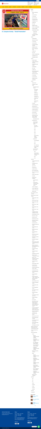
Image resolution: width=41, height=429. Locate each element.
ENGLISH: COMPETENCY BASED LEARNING (36, 336)
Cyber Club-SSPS (34, 112)
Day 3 (35, 151)
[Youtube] (38, 0)
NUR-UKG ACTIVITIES (35, 73)
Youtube (16, 423)
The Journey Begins (36, 140)
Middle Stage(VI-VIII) (34, 106)
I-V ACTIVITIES (34, 16)
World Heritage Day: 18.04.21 (35, 214)
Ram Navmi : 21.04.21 (34, 215)
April (32, 378)
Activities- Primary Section (35, 174)
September (33, 384)
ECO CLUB (33, 52)
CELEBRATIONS (34, 66)
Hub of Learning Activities (35, 170)
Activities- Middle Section (35, 188)
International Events (34, 120)
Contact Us (3, 0)
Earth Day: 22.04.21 (34, 217)
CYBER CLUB (34, 22)
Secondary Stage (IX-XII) (35, 104)
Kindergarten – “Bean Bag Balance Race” (36, 396)
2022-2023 (32, 159)
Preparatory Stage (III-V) (35, 109)
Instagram (18, 423)
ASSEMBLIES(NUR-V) (35, 19)
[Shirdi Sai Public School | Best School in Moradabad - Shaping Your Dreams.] (5, 3)
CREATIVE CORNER (34, 28)
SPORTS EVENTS (34, 60)
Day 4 (35, 132)
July (32, 381)
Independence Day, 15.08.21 (35, 253)
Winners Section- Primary (35, 200)
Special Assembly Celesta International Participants (36, 154)
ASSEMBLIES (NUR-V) (35, 57)
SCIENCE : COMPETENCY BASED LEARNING (36, 363)
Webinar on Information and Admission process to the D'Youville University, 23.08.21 (34, 327)
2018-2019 (32, 390)
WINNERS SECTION (34, 25)
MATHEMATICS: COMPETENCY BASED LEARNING (36, 340)
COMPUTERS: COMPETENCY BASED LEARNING (36, 348)
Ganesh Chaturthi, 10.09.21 (35, 263)
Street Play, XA (36, 94)
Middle (33, 353)
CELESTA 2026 (35, 31)
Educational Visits (34, 167)
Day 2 (35, 129)
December (33, 389)
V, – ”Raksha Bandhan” (36, 402)
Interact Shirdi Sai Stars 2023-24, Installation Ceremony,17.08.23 (35, 116)
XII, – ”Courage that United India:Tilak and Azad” (36, 400)
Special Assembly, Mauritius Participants (36, 136)
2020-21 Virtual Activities (34, 332)
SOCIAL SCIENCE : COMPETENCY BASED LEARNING (36, 366)
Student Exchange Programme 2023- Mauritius (35, 123)
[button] (8, 29)
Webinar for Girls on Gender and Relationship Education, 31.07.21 (35, 242)
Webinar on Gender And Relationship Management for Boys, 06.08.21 (35, 246)
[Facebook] (37, 0)
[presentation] (2, 19)
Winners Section (34, 191)
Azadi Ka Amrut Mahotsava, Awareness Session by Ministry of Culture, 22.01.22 (35, 308)
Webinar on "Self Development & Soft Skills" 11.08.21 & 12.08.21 (35, 258)
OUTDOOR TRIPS (34, 38)
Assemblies (33, 103)
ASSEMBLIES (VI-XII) (35, 55)
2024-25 (32, 58)
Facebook (15, 423)
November (33, 387)
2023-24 (32, 81)
